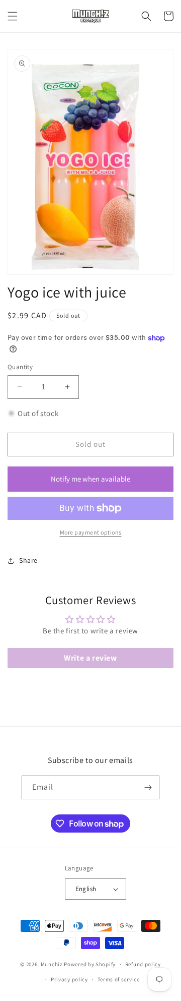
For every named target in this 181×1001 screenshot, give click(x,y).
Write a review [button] (90, 658)
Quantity (20, 367)
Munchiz (52, 964)
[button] (13, 16)
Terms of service (119, 979)
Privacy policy (69, 979)
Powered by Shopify (90, 964)
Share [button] (28, 560)
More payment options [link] (91, 532)
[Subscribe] (148, 787)
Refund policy (143, 964)
